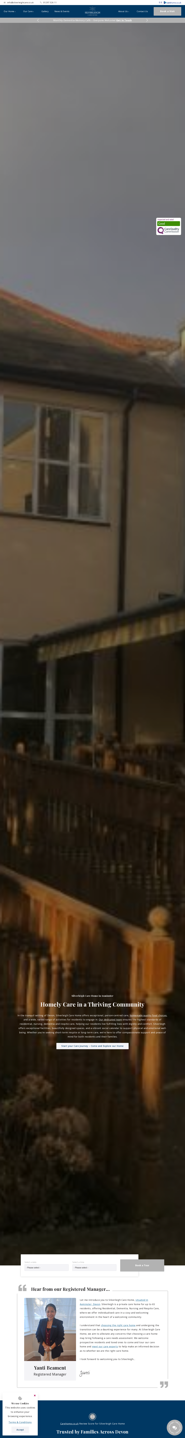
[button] (38, 20)
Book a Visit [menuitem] (167, 11)
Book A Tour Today (109, 20)
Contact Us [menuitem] (142, 11)
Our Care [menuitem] (27, 11)
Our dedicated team (110, 1019)
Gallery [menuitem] (45, 11)
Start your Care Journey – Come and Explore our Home (92, 1045)
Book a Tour (142, 1265)
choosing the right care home (118, 1325)
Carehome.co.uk (69, 1423)
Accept (20, 1429)
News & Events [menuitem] (61, 11)
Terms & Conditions (20, 1422)
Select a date (30, 1262)
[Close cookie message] (34, 1395)
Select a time (78, 1262)
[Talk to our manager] (174, 1427)
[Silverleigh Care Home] (92, 11)
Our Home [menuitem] (9, 11)
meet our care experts (105, 1346)
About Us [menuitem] (123, 11)
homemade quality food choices (148, 1015)
